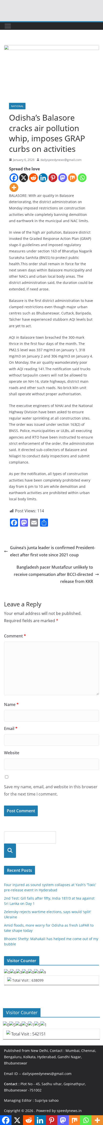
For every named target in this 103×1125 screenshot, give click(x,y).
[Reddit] (33, 177)
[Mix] (72, 177)
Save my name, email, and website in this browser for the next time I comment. (51, 790)
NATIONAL (17, 106)
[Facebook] (14, 177)
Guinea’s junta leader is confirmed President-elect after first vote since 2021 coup (52, 551)
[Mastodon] (62, 177)
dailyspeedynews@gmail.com (61, 160)
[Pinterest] (52, 177)
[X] (23, 177)
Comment (15, 636)
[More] (14, 187)
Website (11, 753)
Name (11, 704)
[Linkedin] (43, 177)
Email (11, 728)
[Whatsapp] (82, 177)
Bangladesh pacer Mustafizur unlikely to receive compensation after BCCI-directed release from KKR (53, 574)
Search (10, 850)
